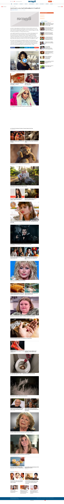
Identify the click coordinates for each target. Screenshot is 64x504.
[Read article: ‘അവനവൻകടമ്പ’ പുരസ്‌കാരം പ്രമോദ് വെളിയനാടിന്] (42, 66)
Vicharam (21, 3)
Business (51, 3)
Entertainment (31, 3)
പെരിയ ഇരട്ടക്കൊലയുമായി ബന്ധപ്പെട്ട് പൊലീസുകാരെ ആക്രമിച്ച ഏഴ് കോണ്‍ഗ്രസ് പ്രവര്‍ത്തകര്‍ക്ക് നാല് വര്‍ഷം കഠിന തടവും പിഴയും (49, 39)
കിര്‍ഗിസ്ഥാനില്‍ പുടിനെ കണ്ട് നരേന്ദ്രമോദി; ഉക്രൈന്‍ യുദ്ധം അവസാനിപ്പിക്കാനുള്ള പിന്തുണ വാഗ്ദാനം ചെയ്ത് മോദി (49, 29)
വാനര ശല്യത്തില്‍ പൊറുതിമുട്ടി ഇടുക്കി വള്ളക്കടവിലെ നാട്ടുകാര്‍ (49, 62)
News (12, 6)
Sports (26, 3)
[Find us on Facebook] (10, 1)
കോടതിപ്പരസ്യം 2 (42, 16)
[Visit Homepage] (32, 1)
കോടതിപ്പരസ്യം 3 (42, 18)
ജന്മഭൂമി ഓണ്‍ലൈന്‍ (15, 9)
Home (11, 6)
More (37, 3)
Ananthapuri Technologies (16, 498)
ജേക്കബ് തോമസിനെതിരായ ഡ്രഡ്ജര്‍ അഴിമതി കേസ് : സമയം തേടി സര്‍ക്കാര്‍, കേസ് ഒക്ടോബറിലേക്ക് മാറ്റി (24, 492)
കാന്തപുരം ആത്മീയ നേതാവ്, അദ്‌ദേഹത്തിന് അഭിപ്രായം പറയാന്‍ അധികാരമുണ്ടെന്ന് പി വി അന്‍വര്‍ (34, 492)
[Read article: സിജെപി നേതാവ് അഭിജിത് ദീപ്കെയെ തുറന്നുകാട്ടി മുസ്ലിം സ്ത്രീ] (42, 43)
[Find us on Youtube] (14, 1)
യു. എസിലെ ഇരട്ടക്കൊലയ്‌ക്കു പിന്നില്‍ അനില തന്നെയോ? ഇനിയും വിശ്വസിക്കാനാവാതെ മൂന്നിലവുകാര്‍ (49, 52)
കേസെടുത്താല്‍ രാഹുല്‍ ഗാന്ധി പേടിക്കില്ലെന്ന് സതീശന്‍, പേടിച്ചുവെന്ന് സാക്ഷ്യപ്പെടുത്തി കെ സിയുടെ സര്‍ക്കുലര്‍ (16, 481)
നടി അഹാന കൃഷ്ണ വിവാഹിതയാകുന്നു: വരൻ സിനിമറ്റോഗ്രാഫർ (13, 491)
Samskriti (47, 3)
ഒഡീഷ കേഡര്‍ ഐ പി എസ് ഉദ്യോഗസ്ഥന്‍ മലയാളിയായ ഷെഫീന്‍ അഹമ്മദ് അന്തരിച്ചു (49, 33)
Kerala (15, 6)
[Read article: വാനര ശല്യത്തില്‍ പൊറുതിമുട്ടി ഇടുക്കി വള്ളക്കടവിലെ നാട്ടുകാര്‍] (42, 62)
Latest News (15, 3)
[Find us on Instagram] (11, 1)
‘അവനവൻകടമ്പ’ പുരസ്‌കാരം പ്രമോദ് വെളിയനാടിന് (49, 66)
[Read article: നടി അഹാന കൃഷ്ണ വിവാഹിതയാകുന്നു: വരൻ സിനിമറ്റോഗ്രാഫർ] (14, 487)
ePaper (50, 1)
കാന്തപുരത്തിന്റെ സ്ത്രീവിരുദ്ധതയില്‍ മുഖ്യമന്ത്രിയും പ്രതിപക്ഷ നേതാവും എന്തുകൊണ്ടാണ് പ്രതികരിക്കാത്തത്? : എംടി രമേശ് (49, 48)
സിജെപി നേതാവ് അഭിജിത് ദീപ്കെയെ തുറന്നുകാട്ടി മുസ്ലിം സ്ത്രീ (49, 43)
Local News (41, 3)
